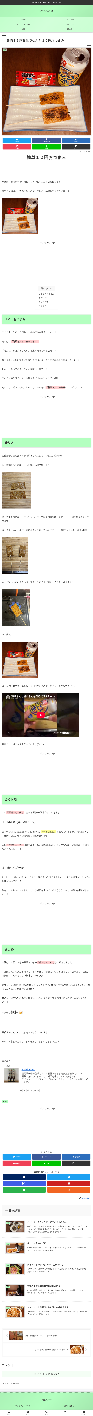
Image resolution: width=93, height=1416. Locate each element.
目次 (43, 288)
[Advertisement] (46, 262)
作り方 (43, 298)
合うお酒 (44, 302)
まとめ (43, 306)
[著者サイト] (21, 1090)
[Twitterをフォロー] (24, 1090)
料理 (6, 1101)
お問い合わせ (69, 1406)
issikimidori (28, 1069)
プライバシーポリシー (23, 1406)
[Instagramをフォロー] (28, 1090)
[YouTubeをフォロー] (31, 1090)
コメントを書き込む (46, 1373)
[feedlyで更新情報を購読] (34, 1090)
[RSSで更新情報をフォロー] (38, 1090)
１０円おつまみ (47, 294)
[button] (86, 679)
